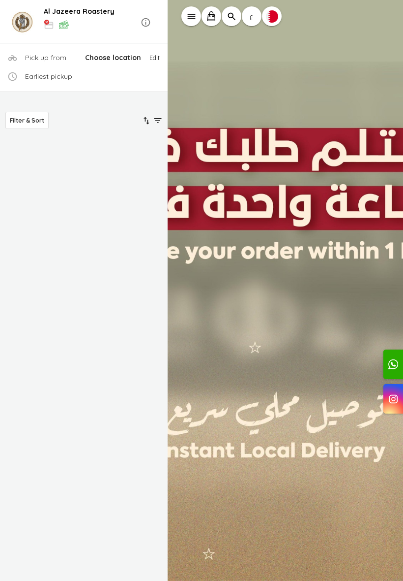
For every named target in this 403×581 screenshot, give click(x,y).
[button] (84, 22)
